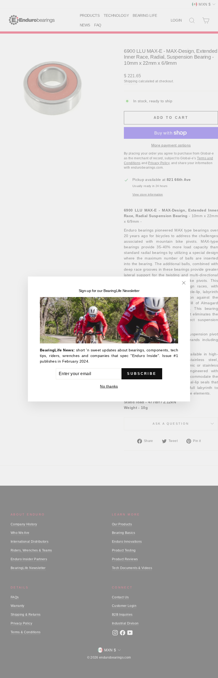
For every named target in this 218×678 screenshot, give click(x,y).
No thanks (109, 386)
